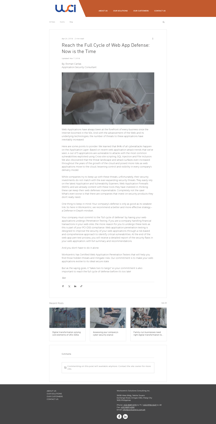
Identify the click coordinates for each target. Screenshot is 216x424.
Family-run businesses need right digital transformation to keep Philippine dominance (148, 333)
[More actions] (152, 38)
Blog (71, 22)
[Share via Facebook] (63, 286)
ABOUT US (51, 391)
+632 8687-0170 (130, 405)
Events (62, 22)
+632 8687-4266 (127, 407)
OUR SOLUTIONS (54, 394)
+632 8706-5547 (150, 405)
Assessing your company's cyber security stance (105, 333)
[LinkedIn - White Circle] (125, 416)
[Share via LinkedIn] (75, 286)
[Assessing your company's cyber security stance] (108, 318)
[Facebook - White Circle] (119, 416)
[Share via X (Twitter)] (69, 286)
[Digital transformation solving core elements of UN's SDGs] (67, 318)
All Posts (52, 22)
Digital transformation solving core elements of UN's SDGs (66, 333)
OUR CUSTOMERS (55, 396)
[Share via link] (81, 286)
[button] (163, 22)
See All (164, 303)
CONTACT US (52, 399)
